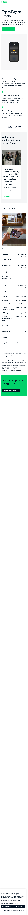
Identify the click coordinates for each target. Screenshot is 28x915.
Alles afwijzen (19, 906)
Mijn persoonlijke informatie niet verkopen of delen (13, 911)
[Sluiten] (24, 891)
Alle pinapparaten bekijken (11, 390)
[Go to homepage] (4, 2)
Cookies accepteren (7, 906)
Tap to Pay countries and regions (14, 370)
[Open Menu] (26, 2)
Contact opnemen (8, 29)
